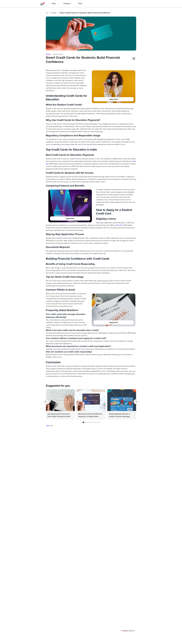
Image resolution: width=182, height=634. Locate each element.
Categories (67, 3)
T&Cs (47, 425)
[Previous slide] (45, 401)
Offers (80, 3)
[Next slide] (136, 401)
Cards (53, 13)
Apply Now (113, 99)
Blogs (54, 3)
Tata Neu (120, 225)
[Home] (47, 13)
